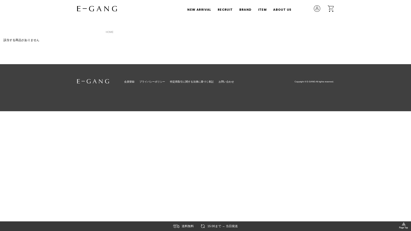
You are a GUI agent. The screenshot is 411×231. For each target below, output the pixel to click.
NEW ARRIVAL (199, 9)
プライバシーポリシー (152, 81)
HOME (109, 32)
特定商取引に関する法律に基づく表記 (192, 81)
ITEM (262, 9)
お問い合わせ (226, 81)
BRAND (245, 9)
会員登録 (129, 81)
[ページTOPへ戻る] (403, 225)
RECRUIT (225, 9)
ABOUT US (282, 9)
